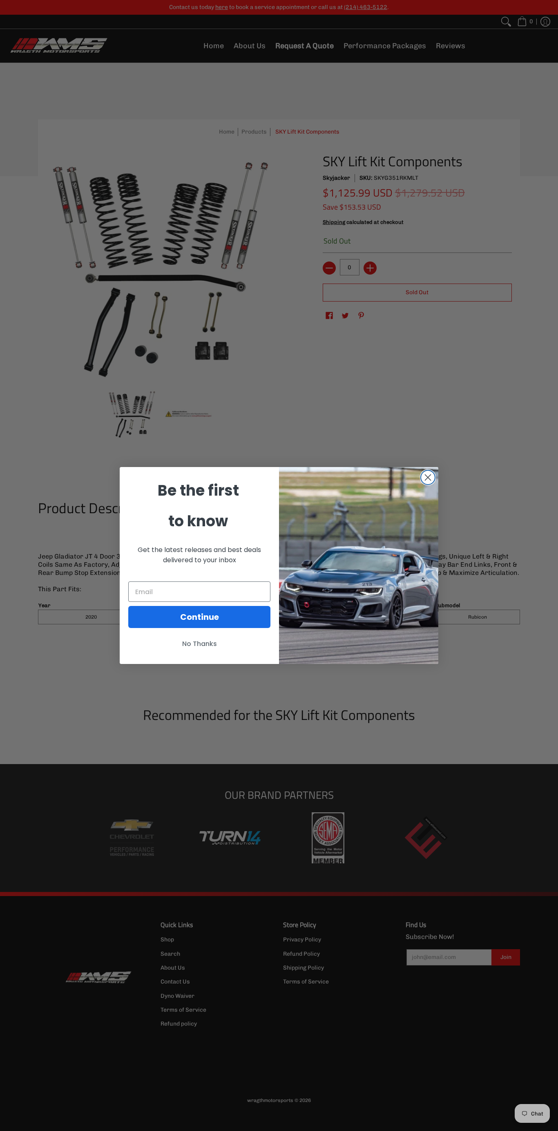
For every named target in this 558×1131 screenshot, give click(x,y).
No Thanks (199, 643)
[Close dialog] (428, 477)
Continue (199, 617)
